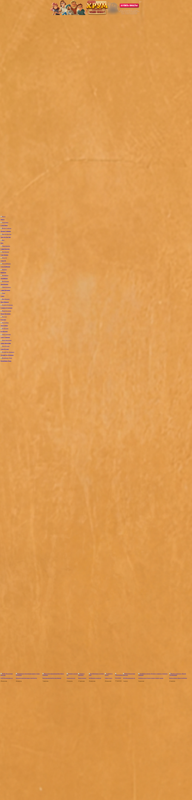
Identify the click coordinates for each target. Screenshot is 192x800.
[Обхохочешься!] (119, 675)
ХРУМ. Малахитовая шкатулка (7, 678)
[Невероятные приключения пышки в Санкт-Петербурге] (29, 675)
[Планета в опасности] (83, 675)
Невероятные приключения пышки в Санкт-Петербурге (26, 678)
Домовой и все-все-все (71, 678)
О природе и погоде (108, 678)
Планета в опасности (82, 678)
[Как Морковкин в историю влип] (97, 675)
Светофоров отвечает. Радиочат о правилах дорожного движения (150, 678)
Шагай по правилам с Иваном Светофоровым (178, 678)
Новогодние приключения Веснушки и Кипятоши (52, 678)
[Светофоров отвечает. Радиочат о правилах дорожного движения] (153, 675)
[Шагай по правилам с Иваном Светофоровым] (180, 675)
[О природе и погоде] (110, 675)
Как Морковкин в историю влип (95, 678)
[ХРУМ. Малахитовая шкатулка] (8, 675)
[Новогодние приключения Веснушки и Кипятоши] (55, 675)
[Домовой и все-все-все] (72, 675)
